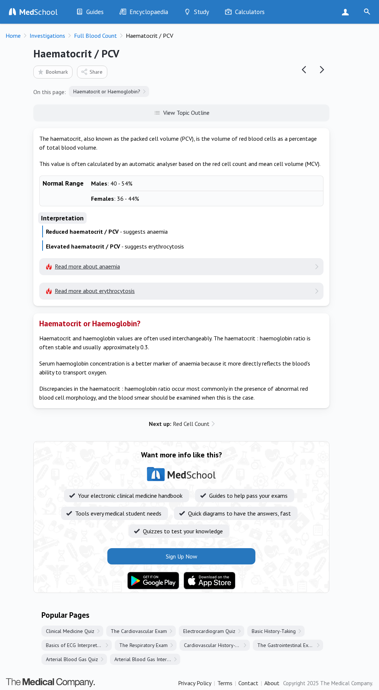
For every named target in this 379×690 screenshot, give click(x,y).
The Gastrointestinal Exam (286, 645)
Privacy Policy (194, 683)
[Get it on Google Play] (153, 581)
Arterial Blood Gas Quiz (72, 659)
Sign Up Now (347, 12)
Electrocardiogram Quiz (209, 631)
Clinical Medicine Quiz (70, 631)
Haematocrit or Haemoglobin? (106, 91)
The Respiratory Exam (143, 645)
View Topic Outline (186, 112)
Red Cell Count (179, 423)
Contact (248, 683)
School (38, 12)
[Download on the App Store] (209, 581)
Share (96, 72)
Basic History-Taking (274, 631)
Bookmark (57, 72)
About (271, 683)
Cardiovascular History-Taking (216, 645)
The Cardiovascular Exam (139, 631)
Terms (224, 683)
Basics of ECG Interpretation (77, 645)
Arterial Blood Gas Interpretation (147, 659)
